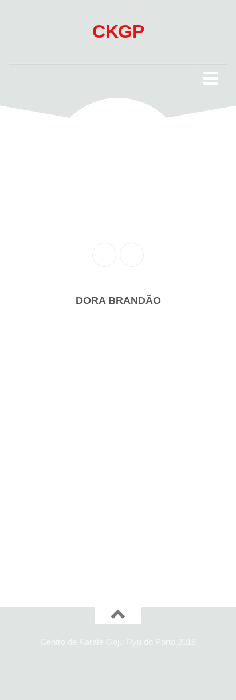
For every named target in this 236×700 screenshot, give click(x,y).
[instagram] (132, 255)
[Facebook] (104, 255)
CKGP (118, 31)
